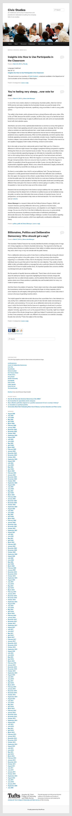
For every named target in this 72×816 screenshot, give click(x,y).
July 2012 (10, 748)
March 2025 (11, 447)
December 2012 (12, 738)
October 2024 (11, 457)
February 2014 (12, 710)
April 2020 (11, 564)
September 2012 (12, 744)
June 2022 (11, 512)
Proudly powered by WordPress (36, 809)
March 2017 (11, 637)
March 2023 (11, 495)
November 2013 (12, 716)
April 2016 (11, 659)
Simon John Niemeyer (29, 98)
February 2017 (12, 639)
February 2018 (12, 615)
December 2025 (12, 429)
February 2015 (12, 687)
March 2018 (11, 613)
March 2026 (11, 423)
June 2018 (11, 607)
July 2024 (10, 463)
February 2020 (12, 568)
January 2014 (11, 712)
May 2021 (10, 538)
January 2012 (11, 760)
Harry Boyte (11, 376)
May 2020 (10, 562)
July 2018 (10, 605)
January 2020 (11, 570)
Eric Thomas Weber (13, 373)
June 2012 (11, 750)
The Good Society (12, 388)
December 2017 (12, 619)
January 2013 (11, 736)
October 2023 (11, 481)
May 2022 (10, 514)
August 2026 (11, 413)
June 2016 (11, 655)
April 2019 (11, 588)
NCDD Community (13, 378)
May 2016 (10, 657)
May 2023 (10, 491)
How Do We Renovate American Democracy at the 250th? (24, 399)
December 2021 (12, 524)
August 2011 (11, 766)
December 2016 (12, 643)
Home (10, 44)
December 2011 (12, 762)
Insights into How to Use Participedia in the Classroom (26, 73)
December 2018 (12, 596)
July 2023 (10, 487)
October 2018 (11, 599)
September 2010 (12, 776)
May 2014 (10, 704)
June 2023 (11, 489)
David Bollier (11, 369)
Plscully (25, 64)
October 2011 (11, 764)
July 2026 (10, 415)
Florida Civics (11, 374)
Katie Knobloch (33, 76)
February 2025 (12, 449)
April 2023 (11, 493)
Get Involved (41, 44)
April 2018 (11, 611)
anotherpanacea (12, 363)
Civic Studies (17, 10)
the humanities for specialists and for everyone (21, 401)
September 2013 (12, 720)
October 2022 (11, 504)
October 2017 (11, 623)
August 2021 (11, 532)
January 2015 (11, 689)
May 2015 (10, 681)
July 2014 (10, 700)
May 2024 (10, 467)
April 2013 (11, 730)
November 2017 (12, 621)
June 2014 (11, 702)
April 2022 (11, 516)
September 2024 (12, 459)
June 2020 (11, 560)
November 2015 (12, 669)
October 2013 (11, 718)
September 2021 (12, 530)
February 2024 (12, 473)
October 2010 (11, 774)
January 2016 (11, 665)
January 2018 (11, 617)
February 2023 (12, 497)
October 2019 (11, 576)
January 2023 (11, 499)
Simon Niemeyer (27, 223)
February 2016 (12, 663)
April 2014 (11, 706)
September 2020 (12, 554)
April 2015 (11, 683)
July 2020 (10, 558)
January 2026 (11, 427)
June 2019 (11, 584)
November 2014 (12, 693)
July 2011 (10, 768)
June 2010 (11, 782)
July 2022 (10, 510)
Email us (10, 392)
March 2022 (11, 518)
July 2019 (10, 582)
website (15, 199)
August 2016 (11, 651)
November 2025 (12, 431)
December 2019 (12, 572)
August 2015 (11, 675)
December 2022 (12, 501)
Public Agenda (12, 384)
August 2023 (11, 485)
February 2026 (12, 425)
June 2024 (11, 465)
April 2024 (11, 469)
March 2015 (11, 685)
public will (19, 223)
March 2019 (11, 590)
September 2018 (12, 602)
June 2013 (11, 726)
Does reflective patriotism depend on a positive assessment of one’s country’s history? (33, 403)
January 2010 (11, 784)
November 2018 (12, 598)
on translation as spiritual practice (18, 405)
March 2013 (11, 732)
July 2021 (10, 534)
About (16, 44)
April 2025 (11, 445)
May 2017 (10, 633)
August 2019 (11, 580)
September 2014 (12, 697)
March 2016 (11, 661)
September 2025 (12, 435)
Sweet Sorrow (11, 386)
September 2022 (12, 507)
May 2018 (10, 609)
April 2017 (11, 635)
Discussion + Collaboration (28, 44)
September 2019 (12, 578)
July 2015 (10, 677)
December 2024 (12, 453)
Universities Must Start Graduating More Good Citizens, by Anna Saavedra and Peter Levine (34, 407)
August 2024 (11, 461)
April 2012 (11, 754)
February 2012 (12, 758)
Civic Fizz (10, 367)
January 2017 (11, 641)
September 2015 (12, 673)
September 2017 (12, 625)
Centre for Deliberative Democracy (17, 365)
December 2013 (12, 714)
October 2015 (11, 671)
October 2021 (11, 528)
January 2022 (11, 522)
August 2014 (11, 699)
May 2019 (10, 586)
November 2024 (12, 455)
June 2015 (11, 679)
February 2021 (12, 544)
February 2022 (12, 520)
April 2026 (11, 421)
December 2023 (12, 477)
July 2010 (10, 780)
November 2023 (12, 479)
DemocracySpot (12, 371)
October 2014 (11, 694)
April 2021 (11, 540)
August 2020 (11, 556)
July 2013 (10, 724)
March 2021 (11, 542)
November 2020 (12, 550)
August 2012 (11, 746)
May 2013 (10, 728)
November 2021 (12, 526)
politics (15, 223)
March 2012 (11, 756)
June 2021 (11, 536)
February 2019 (12, 592)
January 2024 (11, 475)
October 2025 (11, 433)
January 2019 (11, 594)
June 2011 (11, 770)
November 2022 (12, 502)
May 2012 (10, 752)
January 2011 (11, 772)
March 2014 (11, 708)
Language (11, 68)
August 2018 (11, 604)
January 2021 (11, 546)
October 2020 (11, 552)
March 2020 (11, 566)
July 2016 (10, 653)
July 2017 (10, 629)
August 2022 (11, 508)
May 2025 (10, 443)
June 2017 (11, 631)
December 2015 (12, 667)
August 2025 (11, 437)
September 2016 (12, 649)
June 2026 (11, 417)
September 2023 (12, 483)
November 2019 (12, 574)
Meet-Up (50, 44)
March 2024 (11, 471)
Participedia (11, 380)
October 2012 (11, 742)
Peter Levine (11, 382)
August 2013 (11, 722)
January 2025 (11, 451)
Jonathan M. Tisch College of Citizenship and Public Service (24, 800)
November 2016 (12, 645)
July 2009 (10, 788)
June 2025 (11, 441)
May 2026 (10, 419)
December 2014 (12, 691)
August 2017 (11, 627)
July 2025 (10, 439)
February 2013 (12, 734)
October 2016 (11, 647)
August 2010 (11, 778)
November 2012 (12, 740)
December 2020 (12, 548)
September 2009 (12, 786)
